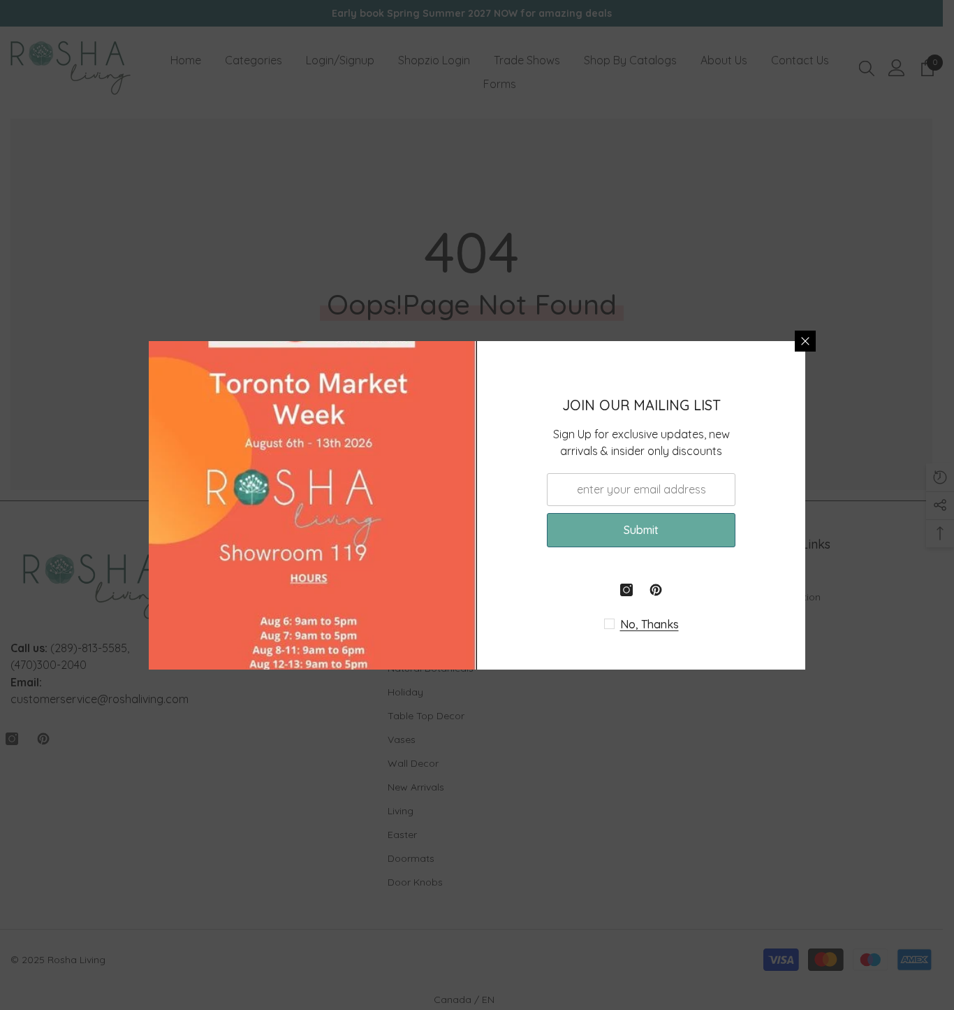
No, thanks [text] (649, 624)
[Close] (805, 341)
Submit (641, 530)
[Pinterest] (655, 590)
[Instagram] (626, 590)
